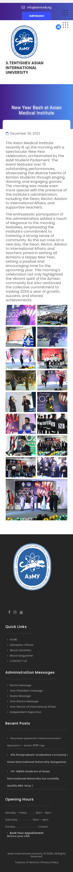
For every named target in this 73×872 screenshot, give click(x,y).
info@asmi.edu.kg (39, 7)
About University (20, 650)
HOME (13, 639)
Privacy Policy (49, 862)
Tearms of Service (27, 862)
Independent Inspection (25, 712)
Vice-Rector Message (24, 701)
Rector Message (20, 685)
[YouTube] (21, 612)
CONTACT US (18, 661)
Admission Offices (21, 645)
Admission (36, 16)
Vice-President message (26, 690)
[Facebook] (9, 612)
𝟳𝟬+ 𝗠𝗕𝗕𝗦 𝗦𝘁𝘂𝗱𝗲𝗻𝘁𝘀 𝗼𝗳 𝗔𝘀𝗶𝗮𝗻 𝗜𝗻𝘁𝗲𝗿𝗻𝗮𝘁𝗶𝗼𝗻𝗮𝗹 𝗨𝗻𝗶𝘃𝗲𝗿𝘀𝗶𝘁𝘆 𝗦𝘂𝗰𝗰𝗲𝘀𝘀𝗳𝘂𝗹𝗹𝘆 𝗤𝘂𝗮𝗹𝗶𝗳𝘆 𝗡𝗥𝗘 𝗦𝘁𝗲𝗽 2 (33, 778)
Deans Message (20, 696)
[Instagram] (15, 612)
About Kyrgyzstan (21, 655)
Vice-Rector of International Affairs (33, 706)
